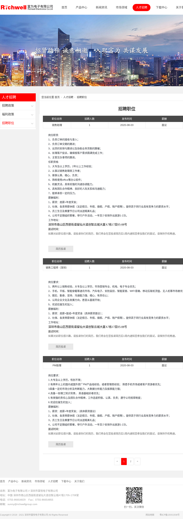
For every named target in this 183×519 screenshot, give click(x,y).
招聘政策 (8, 105)
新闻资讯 (101, 7)
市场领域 (121, 7)
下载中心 (161, 7)
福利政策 (8, 114)
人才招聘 (141, 7)
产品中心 (81, 7)
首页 (64, 7)
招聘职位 (8, 123)
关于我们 (79, 481)
